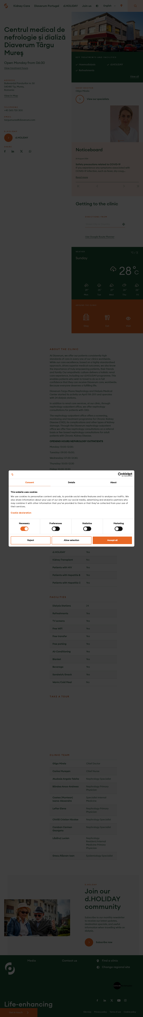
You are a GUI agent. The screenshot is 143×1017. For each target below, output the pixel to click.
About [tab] (113, 482)
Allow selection (71, 540)
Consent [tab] (29, 482)
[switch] (56, 528)
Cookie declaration (21, 512)
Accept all (112, 540)
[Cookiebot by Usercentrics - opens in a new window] (120, 474)
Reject (30, 540)
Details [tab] (71, 482)
